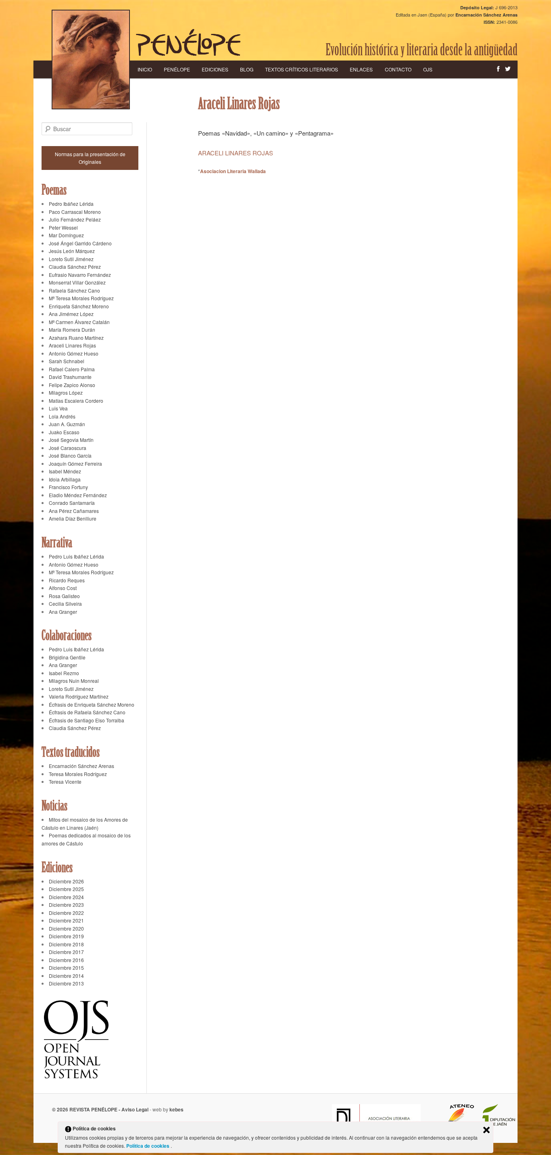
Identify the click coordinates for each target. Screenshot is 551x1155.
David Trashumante (70, 376)
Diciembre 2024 (66, 896)
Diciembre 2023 (66, 904)
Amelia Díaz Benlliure (72, 518)
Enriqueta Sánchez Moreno (79, 306)
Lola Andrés (62, 416)
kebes (176, 1109)
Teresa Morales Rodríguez (78, 773)
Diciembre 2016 (66, 959)
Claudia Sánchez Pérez (75, 266)
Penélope (177, 69)
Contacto (398, 69)
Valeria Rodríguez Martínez (79, 696)
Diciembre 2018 (66, 944)
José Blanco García (70, 455)
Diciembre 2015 (66, 967)
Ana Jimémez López (71, 313)
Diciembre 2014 (66, 975)
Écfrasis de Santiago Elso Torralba (86, 720)
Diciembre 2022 (66, 912)
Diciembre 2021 (66, 920)
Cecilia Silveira (65, 603)
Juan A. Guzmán (67, 424)
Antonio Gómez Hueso (73, 353)
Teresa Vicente (65, 781)
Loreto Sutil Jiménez (71, 258)
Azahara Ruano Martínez (76, 337)
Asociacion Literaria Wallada (233, 171)
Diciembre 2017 (66, 951)
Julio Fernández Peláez (75, 219)
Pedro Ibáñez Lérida (71, 203)
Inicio (145, 69)
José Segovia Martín (71, 439)
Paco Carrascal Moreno (75, 211)
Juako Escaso (64, 432)
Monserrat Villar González (77, 282)
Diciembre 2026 (66, 881)
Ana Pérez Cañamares (74, 510)
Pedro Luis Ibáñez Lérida (76, 556)
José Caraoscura (67, 447)
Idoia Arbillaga (65, 479)
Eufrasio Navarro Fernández (80, 274)
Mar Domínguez (66, 235)
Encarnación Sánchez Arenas (81, 765)
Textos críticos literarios (301, 69)
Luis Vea (58, 408)
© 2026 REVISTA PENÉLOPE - (86, 1109)
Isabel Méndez (65, 471)
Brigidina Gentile (67, 657)
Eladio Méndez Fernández (78, 495)
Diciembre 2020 (66, 928)
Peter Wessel (63, 227)
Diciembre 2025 (66, 888)
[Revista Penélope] (188, 42)
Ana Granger (63, 611)
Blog (246, 69)
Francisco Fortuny (68, 486)
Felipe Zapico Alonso (72, 384)
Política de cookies (148, 1145)
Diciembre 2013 (66, 983)
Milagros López (66, 392)
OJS (427, 69)
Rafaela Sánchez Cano (74, 290)
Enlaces (361, 69)
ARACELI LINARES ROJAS (235, 153)
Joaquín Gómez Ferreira (75, 463)
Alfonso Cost (63, 587)
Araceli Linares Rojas (72, 345)
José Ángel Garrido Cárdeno (80, 243)
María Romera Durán (72, 329)
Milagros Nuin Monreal (74, 680)
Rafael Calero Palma (72, 369)
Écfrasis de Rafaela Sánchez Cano (87, 712)
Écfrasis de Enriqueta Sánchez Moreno (91, 704)
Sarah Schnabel (66, 361)
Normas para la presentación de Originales (90, 158)
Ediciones (215, 69)
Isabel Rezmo (64, 673)
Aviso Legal (134, 1109)
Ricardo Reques (67, 580)
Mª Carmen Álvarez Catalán (79, 321)
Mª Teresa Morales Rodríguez (81, 298)
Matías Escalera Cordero (76, 400)
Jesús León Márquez (72, 250)
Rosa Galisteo (64, 595)
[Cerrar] (486, 1130)
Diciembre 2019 (66, 936)
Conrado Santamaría (72, 502)
